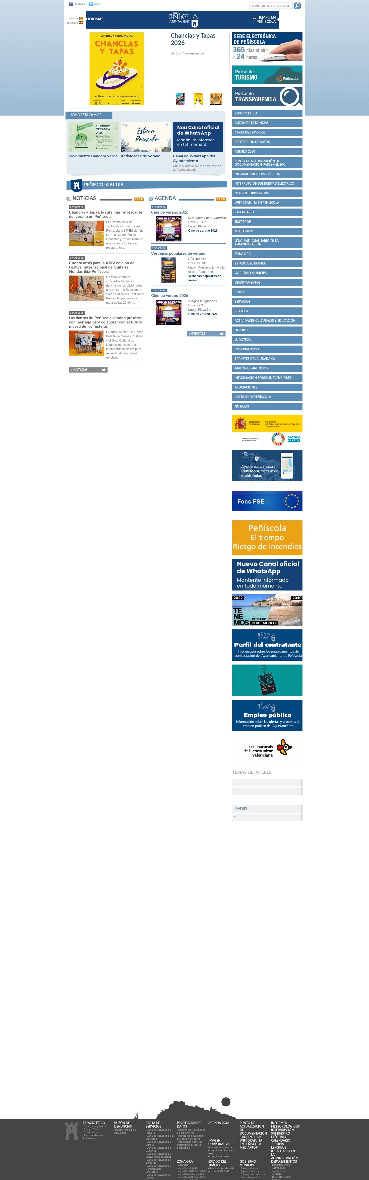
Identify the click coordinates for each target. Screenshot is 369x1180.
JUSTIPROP (243, 221)
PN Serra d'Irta (247, 349)
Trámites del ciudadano (255, 358)
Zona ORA (243, 253)
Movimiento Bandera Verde (93, 156)
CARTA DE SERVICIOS (250, 132)
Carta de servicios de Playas (158, 1176)
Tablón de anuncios (251, 368)
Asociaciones (246, 387)
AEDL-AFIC (278, 1170)
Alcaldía (276, 1173)
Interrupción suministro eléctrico (264, 183)
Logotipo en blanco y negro (221, 1152)
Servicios (243, 301)
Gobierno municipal (251, 273)
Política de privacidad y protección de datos (191, 1137)
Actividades (278, 1167)
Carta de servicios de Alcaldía (158, 1131)
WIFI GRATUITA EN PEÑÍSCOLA (257, 202)
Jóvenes (241, 808)
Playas (240, 292)
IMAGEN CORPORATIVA (252, 193)
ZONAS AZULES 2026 (191, 1173)
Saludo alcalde (249, 1168)
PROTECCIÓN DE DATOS (252, 142)
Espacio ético (246, 113)
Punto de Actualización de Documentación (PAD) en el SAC (260, 163)
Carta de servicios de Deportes (158, 1149)
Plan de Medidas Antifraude (93, 1137)
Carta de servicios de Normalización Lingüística (158, 1168)
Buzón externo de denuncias (125, 1131)
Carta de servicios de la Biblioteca (160, 1137)
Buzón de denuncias (252, 122)
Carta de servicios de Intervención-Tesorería (158, 1155)
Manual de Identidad (221, 1147)
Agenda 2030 (245, 151)
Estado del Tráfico (251, 263)
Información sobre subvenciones (263, 377)
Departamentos (248, 282)
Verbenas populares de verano (178, 253)
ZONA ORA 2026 (188, 1167)
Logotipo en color (219, 1156)
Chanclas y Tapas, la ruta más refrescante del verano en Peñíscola (105, 214)
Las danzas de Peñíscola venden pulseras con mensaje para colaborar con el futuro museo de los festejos (105, 322)
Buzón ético (91, 1132)
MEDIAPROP (244, 231)
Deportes (242, 330)
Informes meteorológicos (257, 174)
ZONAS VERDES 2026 (191, 1176)
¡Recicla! (242, 311)
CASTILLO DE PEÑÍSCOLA (253, 397)
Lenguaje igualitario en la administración (257, 242)
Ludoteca (243, 339)
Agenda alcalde (250, 1171)
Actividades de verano (140, 156)
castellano (73, 22)
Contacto (183, 1164)
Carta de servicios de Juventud (158, 1161)
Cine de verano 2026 (169, 212)
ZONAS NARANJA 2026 (192, 1170)
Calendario (244, 212)
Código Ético (91, 1129)
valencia (74, 18)
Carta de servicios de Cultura (158, 1143)
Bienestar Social (281, 1176)
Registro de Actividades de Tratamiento (191, 1131)
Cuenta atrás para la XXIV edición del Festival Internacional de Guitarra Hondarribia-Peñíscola (102, 267)
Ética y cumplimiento (95, 1126)
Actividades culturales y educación (265, 320)
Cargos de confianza (253, 1174)
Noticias (242, 406)
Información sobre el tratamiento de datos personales (189, 1144)
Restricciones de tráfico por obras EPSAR (222, 1170)
